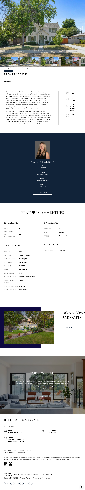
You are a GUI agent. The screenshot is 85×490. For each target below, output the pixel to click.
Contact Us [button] (42, 396)
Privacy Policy (25, 478)
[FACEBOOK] (5, 483)
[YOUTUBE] (19, 483)
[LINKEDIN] (14, 483)
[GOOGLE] (28, 483)
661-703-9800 (51, 432)
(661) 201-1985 (42, 174)
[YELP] (23, 483)
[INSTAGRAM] (10, 483)
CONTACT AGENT (42, 192)
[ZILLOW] (32, 483)
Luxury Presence (45, 474)
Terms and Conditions (41, 478)
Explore (69, 327)
